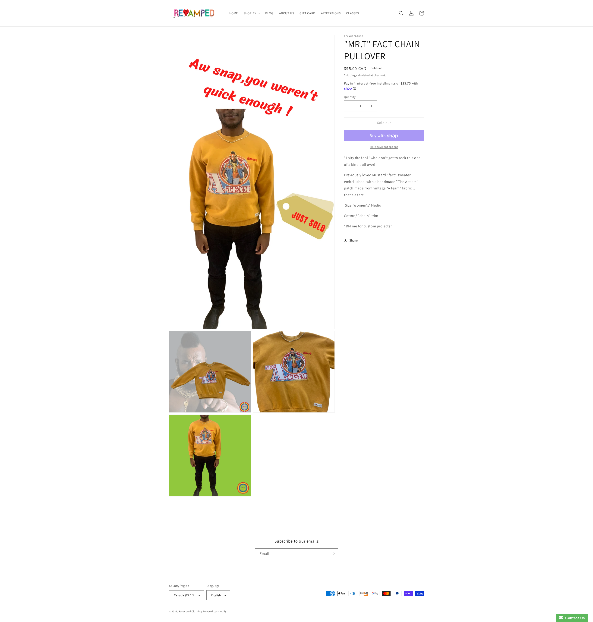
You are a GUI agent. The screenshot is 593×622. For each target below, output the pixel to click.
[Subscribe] (333, 553)
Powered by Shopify (215, 611)
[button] (251, 13)
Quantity (350, 97)
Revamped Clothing (190, 611)
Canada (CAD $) (184, 595)
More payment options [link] (384, 147)
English (216, 595)
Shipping (350, 75)
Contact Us (574, 618)
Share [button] (353, 240)
